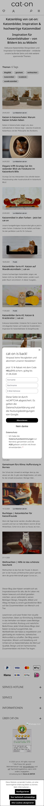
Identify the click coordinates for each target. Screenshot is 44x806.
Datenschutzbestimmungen (21, 439)
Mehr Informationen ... (22, 787)
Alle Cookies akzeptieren (22, 802)
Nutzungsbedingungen (22, 410)
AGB (11, 444)
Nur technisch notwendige (23, 797)
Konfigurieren (22, 791)
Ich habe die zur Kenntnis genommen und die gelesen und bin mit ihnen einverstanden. (23, 442)
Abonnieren (22, 420)
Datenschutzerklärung (18, 407)
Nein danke (22, 426)
